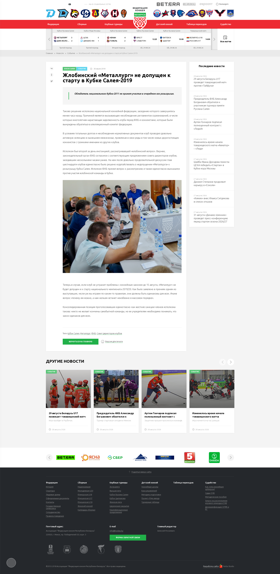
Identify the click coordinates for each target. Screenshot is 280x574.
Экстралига (115, 487)
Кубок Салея (69, 69)
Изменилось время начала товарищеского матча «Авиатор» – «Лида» (208, 416)
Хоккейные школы (149, 487)
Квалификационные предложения (119, 511)
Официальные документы (57, 498)
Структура (50, 491)
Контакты (50, 502)
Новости (60, 53)
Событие (71, 53)
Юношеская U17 (85, 498)
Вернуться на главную (80, 342)
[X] (52, 82)
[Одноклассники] (52, 76)
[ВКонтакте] (52, 70)
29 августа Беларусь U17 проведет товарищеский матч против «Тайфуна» (67, 416)
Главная (49, 53)
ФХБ (93, 333)
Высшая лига (115, 491)
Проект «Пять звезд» (150, 498)
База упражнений (149, 491)
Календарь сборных (86, 510)
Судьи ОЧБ (210, 493)
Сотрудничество (53, 512)
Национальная (84, 487)
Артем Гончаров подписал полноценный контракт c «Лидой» (160, 416)
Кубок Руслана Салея (119, 494)
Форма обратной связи (128, 537)
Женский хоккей (85, 506)
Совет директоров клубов (109, 333)
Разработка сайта (211, 566)
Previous (49, 39)
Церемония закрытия (119, 506)
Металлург (85, 333)
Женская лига (116, 502)
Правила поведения (55, 516)
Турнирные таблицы (150, 502)
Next (214, 39)
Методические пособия (215, 497)
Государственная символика (53, 507)
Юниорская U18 (85, 494)
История (49, 487)
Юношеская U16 (85, 502)
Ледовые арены (53, 494)
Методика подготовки (151, 494)
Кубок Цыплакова (117, 498)
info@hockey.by (116, 531)
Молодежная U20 (85, 491)
